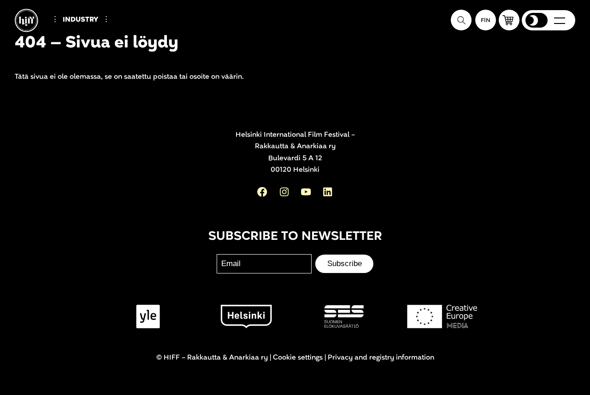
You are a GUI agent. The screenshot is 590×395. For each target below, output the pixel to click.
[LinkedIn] (327, 192)
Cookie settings (298, 357)
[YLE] (148, 316)
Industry (80, 19)
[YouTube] (306, 192)
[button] (509, 20)
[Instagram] (284, 192)
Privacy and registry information (381, 357)
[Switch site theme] (536, 20)
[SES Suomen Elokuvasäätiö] (344, 316)
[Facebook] (262, 192)
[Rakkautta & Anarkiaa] (34, 36)
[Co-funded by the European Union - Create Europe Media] (442, 316)
